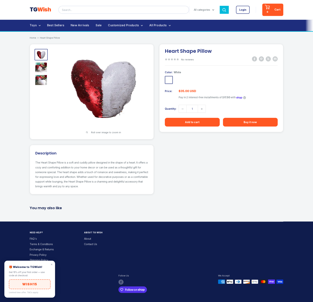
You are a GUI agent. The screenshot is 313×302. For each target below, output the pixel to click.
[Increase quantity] (202, 109)
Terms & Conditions (41, 244)
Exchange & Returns (42, 249)
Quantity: (170, 108)
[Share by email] (275, 58)
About (87, 238)
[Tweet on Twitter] (268, 58)
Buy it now (250, 122)
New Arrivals (80, 25)
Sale (99, 25)
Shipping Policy (39, 260)
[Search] (224, 10)
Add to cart (192, 122)
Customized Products (123, 25)
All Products (158, 25)
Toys (33, 25)
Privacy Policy (38, 254)
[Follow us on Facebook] (121, 282)
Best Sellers (55, 25)
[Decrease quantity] (182, 109)
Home (33, 37)
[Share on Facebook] (254, 58)
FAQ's (33, 238)
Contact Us (90, 244)
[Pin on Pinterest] (261, 58)
